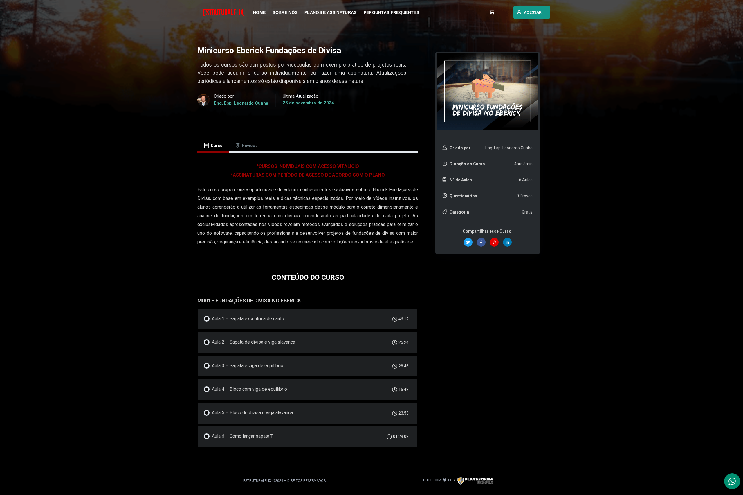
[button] (490, 12)
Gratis (527, 212)
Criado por (460, 148)
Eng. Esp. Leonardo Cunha (241, 103)
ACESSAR (533, 12)
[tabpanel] (307, 207)
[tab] (213, 145)
